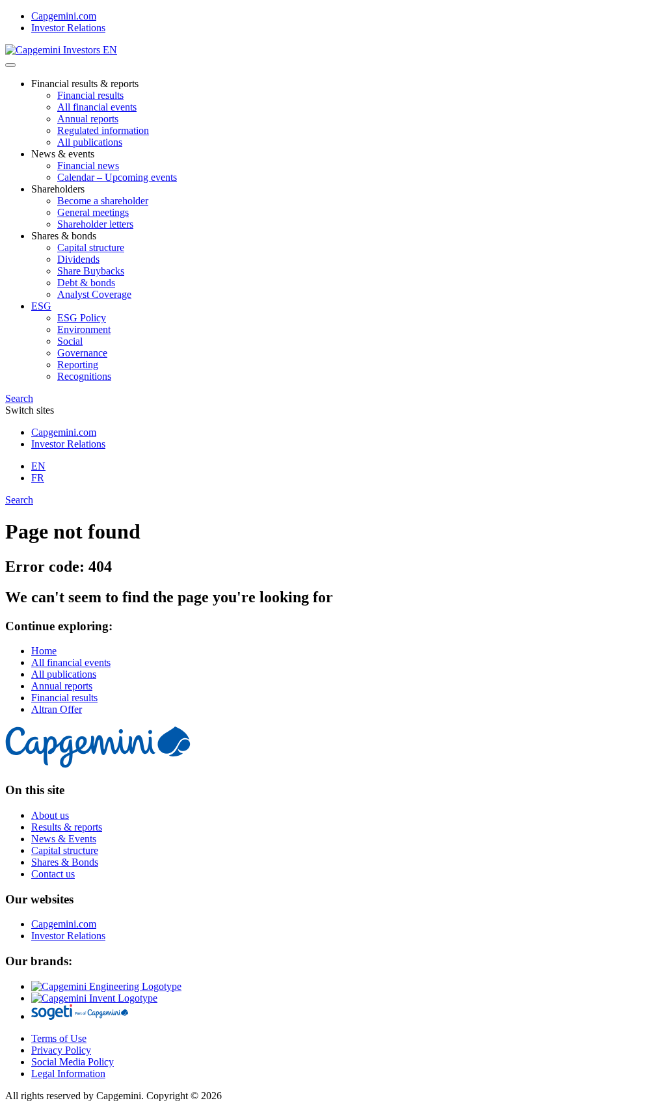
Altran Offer (56, 709)
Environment (84, 329)
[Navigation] (10, 65)
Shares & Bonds (64, 862)
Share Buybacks (90, 270)
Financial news (88, 165)
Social (70, 341)
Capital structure (90, 247)
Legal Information (68, 1073)
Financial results (90, 95)
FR (37, 477)
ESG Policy (81, 317)
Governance (82, 352)
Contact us (53, 873)
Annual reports (87, 118)
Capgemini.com (63, 15)
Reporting (77, 364)
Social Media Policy (72, 1061)
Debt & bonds (86, 282)
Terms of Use (59, 1038)
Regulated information (103, 130)
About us (50, 815)
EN (38, 466)
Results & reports (66, 827)
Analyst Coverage (94, 294)
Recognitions (84, 376)
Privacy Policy (61, 1050)
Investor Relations (68, 27)
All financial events (97, 107)
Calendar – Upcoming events (117, 177)
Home (44, 650)
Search (19, 398)
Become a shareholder (102, 200)
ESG (41, 306)
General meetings (93, 212)
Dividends (78, 259)
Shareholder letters (95, 224)
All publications (89, 142)
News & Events (63, 838)
